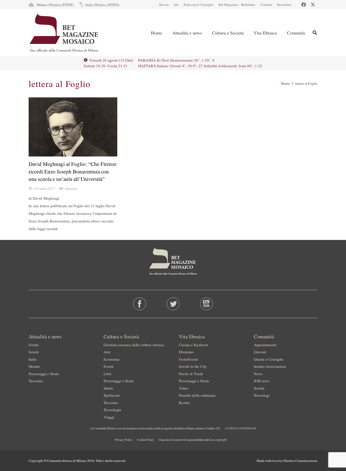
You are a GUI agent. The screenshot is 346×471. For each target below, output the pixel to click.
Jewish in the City (193, 366)
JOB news (262, 380)
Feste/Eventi (188, 359)
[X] (312, 4)
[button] (314, 32)
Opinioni (71, 188)
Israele (34, 351)
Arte (107, 351)
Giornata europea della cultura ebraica (134, 344)
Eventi (34, 344)
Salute (108, 388)
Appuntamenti (265, 344)
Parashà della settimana (197, 395)
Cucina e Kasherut (193, 344)
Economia (112, 359)
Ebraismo (186, 351)
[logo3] (64, 33)
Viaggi (109, 417)
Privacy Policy (123, 440)
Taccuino (36, 380)
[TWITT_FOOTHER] (173, 304)
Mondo (34, 366)
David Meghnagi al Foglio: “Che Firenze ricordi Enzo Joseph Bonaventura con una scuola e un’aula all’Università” (73, 171)
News (258, 373)
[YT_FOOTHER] (206, 304)
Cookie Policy (145, 440)
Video (183, 388)
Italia (32, 359)
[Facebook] (303, 4)
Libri (107, 373)
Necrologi (262, 395)
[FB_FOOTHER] (140, 304)
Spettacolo (112, 395)
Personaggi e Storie (44, 373)
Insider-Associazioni (270, 366)
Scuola (259, 388)
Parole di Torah (191, 373)
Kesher (184, 402)
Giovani (260, 351)
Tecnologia (112, 409)
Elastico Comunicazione (300, 460)
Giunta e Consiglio (268, 359)
